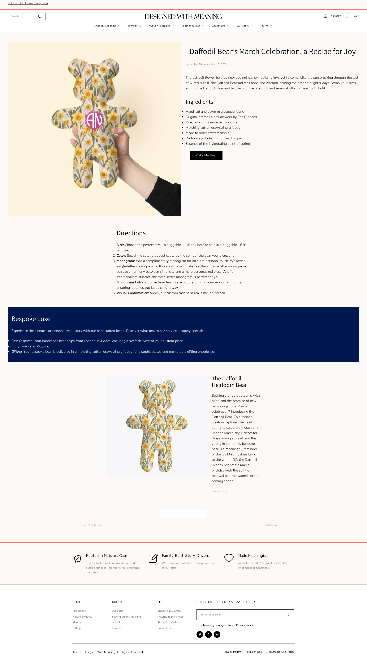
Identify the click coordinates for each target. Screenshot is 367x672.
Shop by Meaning (105, 26)
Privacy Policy (244, 625)
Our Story (243, 26)
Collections (219, 26)
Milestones (79, 611)
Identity (77, 622)
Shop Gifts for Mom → (21, 4)
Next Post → (270, 525)
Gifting (77, 628)
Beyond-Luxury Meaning (126, 617)
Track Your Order (168, 622)
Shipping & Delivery (169, 611)
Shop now (219, 491)
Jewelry (133, 26)
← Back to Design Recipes (183, 513)
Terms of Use (253, 652)
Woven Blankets (160, 26)
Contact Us (164, 628)
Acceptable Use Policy (280, 652)
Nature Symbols (82, 617)
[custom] (199, 634)
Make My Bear (206, 155)
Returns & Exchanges (171, 617)
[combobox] (26, 16)
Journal (265, 26)
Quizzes (116, 628)
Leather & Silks (191, 26)
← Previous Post (92, 525)
